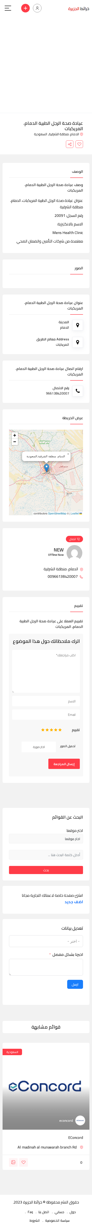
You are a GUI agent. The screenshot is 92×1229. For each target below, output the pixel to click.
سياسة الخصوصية (57, 1220)
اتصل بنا (43, 1212)
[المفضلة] (79, 144)
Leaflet (75, 513)
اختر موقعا (75, 830)
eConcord (75, 1137)
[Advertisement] (46, 65)
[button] (46, 468)
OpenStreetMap (57, 513)
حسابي (59, 1212)
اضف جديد (74, 902)
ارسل (75, 984)
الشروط (35, 1220)
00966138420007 (63, 576)
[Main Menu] (8, 8)
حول (73, 1212)
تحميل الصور (68, 746)
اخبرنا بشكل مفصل (67, 954)
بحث (46, 870)
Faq (30, 1212)
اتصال (72, 539)
